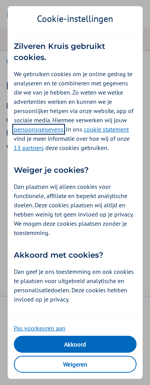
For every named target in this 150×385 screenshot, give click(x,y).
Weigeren (75, 364)
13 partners (29, 148)
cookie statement (106, 129)
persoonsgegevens (38, 129)
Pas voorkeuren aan (39, 328)
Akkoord (75, 344)
